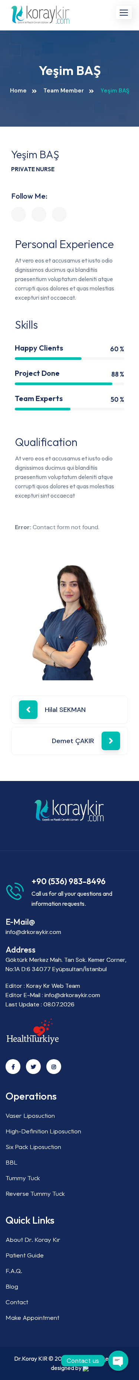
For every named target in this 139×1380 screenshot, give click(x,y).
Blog (12, 1286)
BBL (11, 1162)
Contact (17, 1302)
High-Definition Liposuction (43, 1131)
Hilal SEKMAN (65, 709)
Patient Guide (25, 1255)
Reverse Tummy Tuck (35, 1193)
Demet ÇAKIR (73, 740)
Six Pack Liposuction (33, 1146)
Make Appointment (32, 1317)
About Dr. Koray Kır (33, 1239)
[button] (124, 12)
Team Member (63, 90)
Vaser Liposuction (30, 1115)
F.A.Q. (14, 1271)
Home (18, 90)
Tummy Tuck (23, 1178)
